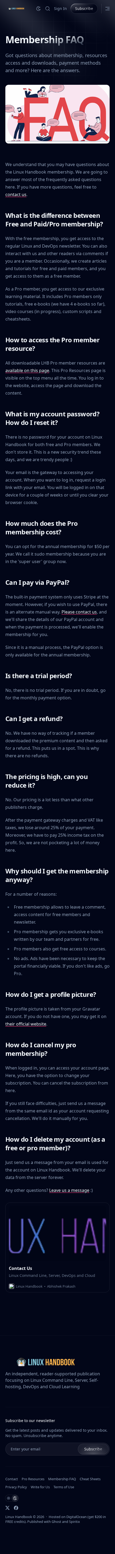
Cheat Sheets (90, 1478)
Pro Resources (33, 1478)
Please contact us (79, 612)
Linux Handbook (18, 1516)
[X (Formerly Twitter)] (7, 1508)
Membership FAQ (62, 1478)
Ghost (56, 1521)
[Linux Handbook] (16, 8)
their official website (25, 1024)
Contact (11, 1478)
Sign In (60, 8)
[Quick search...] (47, 8)
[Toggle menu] (107, 8)
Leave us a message (69, 1190)
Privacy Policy (16, 1487)
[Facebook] (16, 1508)
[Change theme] (38, 8)
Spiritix (74, 1521)
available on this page (27, 370)
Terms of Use (63, 1487)
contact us (15, 194)
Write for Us (40, 1487)
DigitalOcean (76, 1516)
